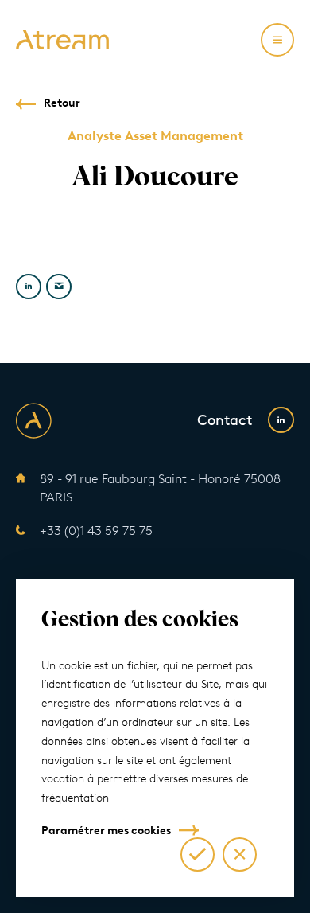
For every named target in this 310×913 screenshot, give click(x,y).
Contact (224, 420)
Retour (62, 103)
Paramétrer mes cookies (106, 830)
